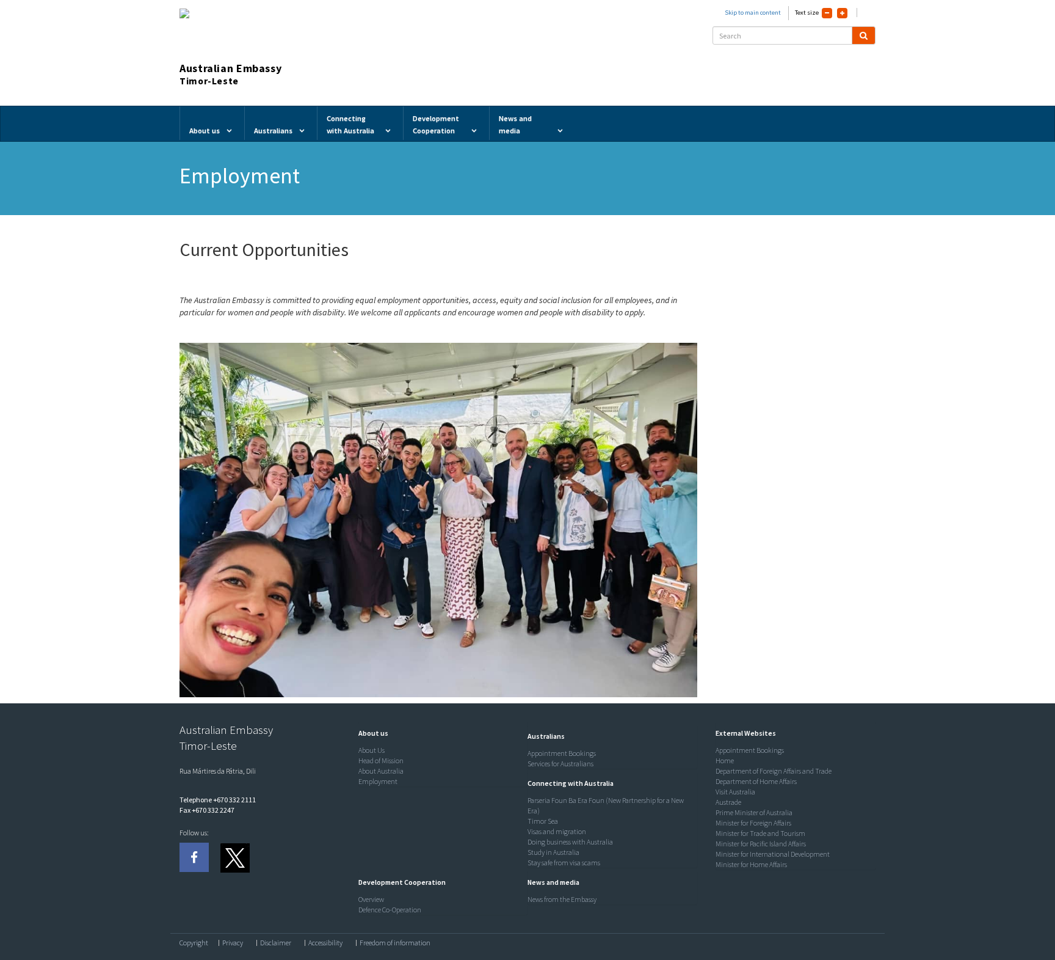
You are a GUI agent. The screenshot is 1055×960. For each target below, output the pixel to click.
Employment (377, 781)
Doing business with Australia (570, 841)
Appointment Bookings (562, 753)
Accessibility (325, 943)
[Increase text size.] (842, 13)
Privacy (232, 943)
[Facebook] (194, 857)
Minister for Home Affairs (751, 864)
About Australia (381, 770)
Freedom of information (395, 943)
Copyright (193, 943)
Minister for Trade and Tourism (760, 833)
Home (725, 760)
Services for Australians (560, 763)
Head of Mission (381, 760)
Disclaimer (275, 943)
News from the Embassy (562, 899)
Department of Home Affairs (756, 781)
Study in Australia (553, 852)
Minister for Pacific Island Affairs (761, 843)
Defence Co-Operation (389, 909)
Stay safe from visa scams (564, 862)
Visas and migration (557, 831)
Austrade (728, 802)
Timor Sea (543, 821)
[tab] (440, 733)
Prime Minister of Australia (754, 812)
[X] (234, 857)
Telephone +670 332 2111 (217, 799)
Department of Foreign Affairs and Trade (774, 770)
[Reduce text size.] (827, 13)
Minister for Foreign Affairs (753, 822)
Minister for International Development (773, 854)
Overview (371, 899)
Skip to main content (753, 12)
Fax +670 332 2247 (206, 810)
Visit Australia (735, 791)
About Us (371, 750)
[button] (370, 733)
